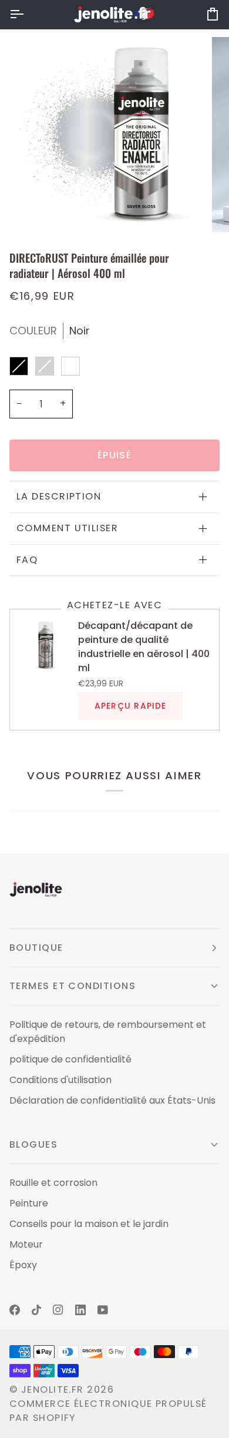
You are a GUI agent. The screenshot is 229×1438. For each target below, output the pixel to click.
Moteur (26, 1244)
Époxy (23, 1265)
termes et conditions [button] (72, 986)
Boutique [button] (36, 947)
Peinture (28, 1203)
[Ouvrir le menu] (27, 14)
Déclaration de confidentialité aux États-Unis (112, 1100)
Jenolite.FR (52, 1389)
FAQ (27, 560)
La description (58, 496)
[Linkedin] (80, 1310)
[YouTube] (102, 1310)
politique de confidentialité (70, 1059)
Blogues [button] (33, 1144)
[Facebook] (14, 1310)
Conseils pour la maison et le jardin (89, 1224)
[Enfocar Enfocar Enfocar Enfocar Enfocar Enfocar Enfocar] (114, 134)
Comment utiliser (67, 528)
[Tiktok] (36, 1310)
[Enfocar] (39, 210)
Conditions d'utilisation (60, 1080)
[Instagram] (58, 1310)
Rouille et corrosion (53, 1182)
